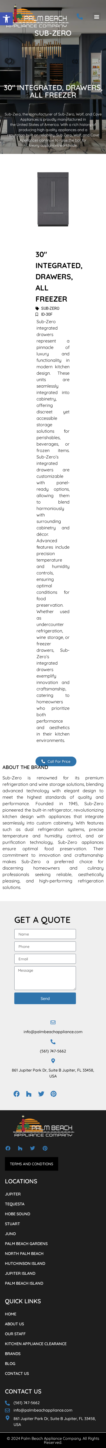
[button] (6, 18)
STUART (12, 1223)
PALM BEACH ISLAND (24, 1283)
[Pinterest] (53, 1093)
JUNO (10, 1233)
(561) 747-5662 (53, 1051)
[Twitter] (41, 1093)
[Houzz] (29, 1093)
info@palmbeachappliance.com (53, 1031)
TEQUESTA (14, 1203)
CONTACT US (17, 1373)
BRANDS (12, 1353)
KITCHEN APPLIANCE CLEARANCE (36, 1343)
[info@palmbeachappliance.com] (53, 1022)
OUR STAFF (15, 1333)
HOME (10, 1313)
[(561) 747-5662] (53, 1041)
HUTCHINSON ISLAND (25, 1263)
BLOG (10, 1363)
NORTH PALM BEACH (24, 1253)
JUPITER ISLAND (20, 1273)
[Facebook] (16, 1093)
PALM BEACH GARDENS (26, 1243)
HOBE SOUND (17, 1213)
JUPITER (13, 1194)
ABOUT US (14, 1323)
